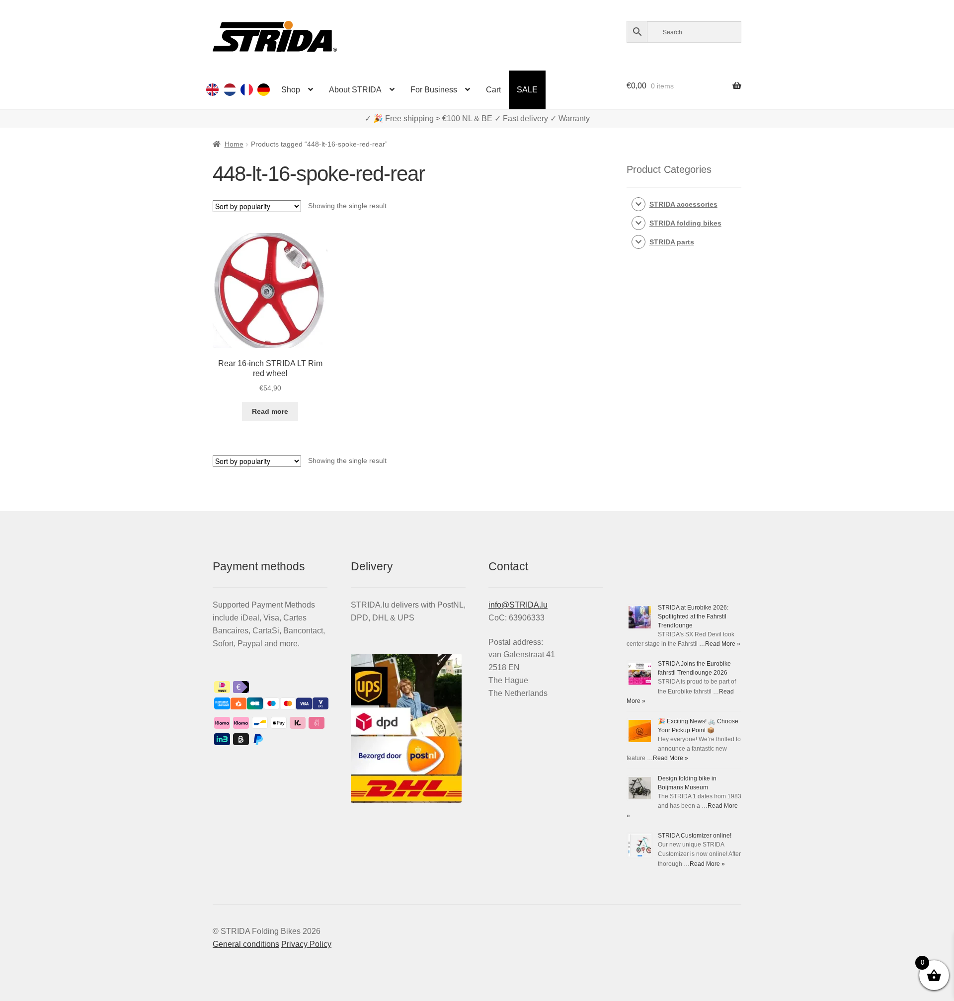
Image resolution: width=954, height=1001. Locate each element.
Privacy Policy (306, 944)
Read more (270, 411)
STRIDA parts (671, 242)
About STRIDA (355, 89)
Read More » (722, 643)
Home (234, 144)
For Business (433, 89)
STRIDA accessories (683, 204)
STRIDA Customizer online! (694, 835)
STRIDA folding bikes (685, 223)
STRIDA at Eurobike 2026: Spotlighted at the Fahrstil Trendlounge (693, 616)
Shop (290, 89)
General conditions (246, 944)
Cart (493, 89)
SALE (527, 89)
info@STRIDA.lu (518, 605)
